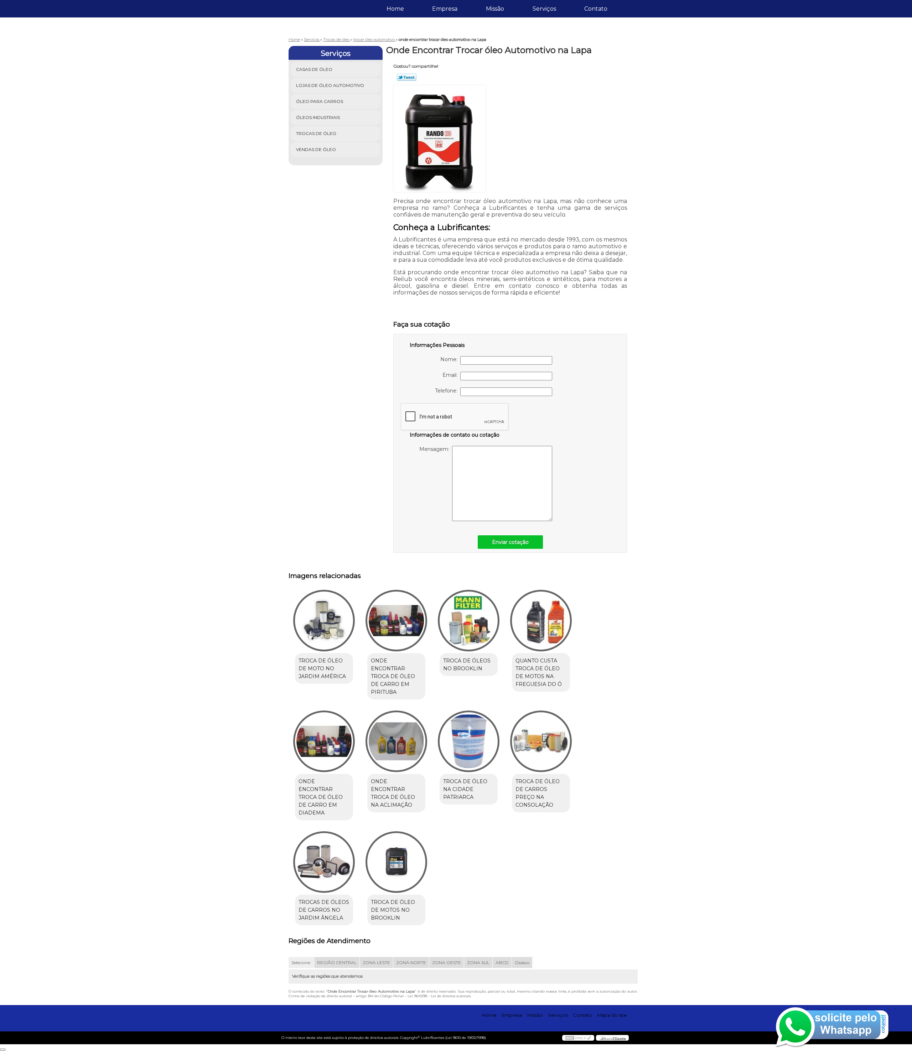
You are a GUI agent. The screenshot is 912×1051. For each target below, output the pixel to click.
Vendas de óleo (316, 149)
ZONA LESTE (376, 962)
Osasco (522, 962)
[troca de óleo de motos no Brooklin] (396, 862)
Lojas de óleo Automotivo (330, 85)
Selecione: (301, 962)
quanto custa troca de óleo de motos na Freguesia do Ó (538, 672)
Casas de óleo (314, 69)
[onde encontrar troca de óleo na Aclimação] (396, 741)
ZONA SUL (478, 962)
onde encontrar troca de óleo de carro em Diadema (321, 797)
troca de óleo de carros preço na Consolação (537, 793)
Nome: (450, 359)
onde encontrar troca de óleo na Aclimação (393, 793)
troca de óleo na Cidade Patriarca (465, 789)
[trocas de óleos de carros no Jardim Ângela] (324, 862)
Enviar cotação (510, 542)
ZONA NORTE (411, 962)
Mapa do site (612, 1015)
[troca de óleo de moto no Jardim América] (324, 620)
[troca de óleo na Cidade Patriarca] (468, 741)
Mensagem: (435, 449)
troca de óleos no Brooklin (467, 664)
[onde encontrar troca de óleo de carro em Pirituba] (396, 620)
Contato (595, 8)
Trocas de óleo (316, 133)
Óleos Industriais (318, 117)
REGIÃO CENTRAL (337, 962)
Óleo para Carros (319, 101)
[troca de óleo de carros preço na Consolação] (541, 741)
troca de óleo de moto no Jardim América (322, 668)
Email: (451, 375)
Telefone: (447, 390)
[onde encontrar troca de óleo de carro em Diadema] (324, 741)
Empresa (444, 8)
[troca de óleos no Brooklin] (468, 620)
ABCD (502, 962)
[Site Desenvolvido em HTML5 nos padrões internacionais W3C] (578, 1038)
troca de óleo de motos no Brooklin (393, 910)
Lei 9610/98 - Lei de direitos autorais (439, 996)
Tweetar (406, 77)
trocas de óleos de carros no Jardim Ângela (324, 910)
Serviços (544, 8)
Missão (495, 8)
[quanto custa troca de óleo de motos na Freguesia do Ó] (541, 620)
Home (395, 8)
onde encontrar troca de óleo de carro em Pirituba (393, 676)
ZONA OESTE (446, 962)
